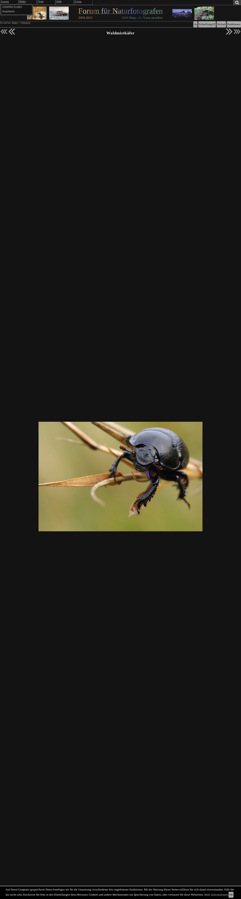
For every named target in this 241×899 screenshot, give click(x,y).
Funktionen (234, 24)
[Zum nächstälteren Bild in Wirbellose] (229, 31)
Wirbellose (25, 23)
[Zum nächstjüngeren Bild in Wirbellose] (12, 31)
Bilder (15, 23)
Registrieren (8, 11)
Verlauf (221, 24)
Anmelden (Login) (12, 6)
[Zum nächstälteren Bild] (237, 31)
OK (231, 894)
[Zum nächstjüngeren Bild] (4, 31)
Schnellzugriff (207, 24)
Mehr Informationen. (216, 894)
